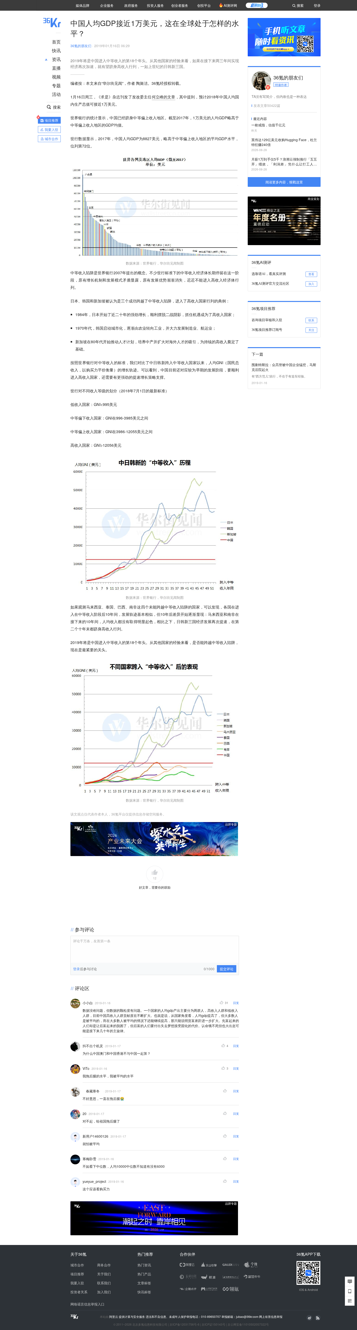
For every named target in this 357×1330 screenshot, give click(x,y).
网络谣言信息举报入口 (87, 1304)
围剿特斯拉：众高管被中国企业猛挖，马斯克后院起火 (284, 367)
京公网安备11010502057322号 (248, 1324)
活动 (56, 94)
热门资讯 (144, 1264)
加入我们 (104, 1291)
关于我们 (104, 1273)
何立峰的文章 (163, 97)
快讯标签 (144, 1291)
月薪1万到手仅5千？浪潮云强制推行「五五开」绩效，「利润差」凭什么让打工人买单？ (284, 162)
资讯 (56, 59)
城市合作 (77, 1264)
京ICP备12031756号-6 (184, 1324)
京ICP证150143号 (213, 1324)
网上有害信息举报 (270, 1316)
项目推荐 (77, 1273)
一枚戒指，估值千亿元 (268, 124)
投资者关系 (78, 1291)
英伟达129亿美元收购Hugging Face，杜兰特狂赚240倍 (284, 142)
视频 (56, 76)
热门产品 (144, 1273)
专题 (56, 85)
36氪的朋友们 (80, 45)
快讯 (56, 50)
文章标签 (144, 1282)
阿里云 (114, 1316)
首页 (56, 41)
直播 (56, 68)
